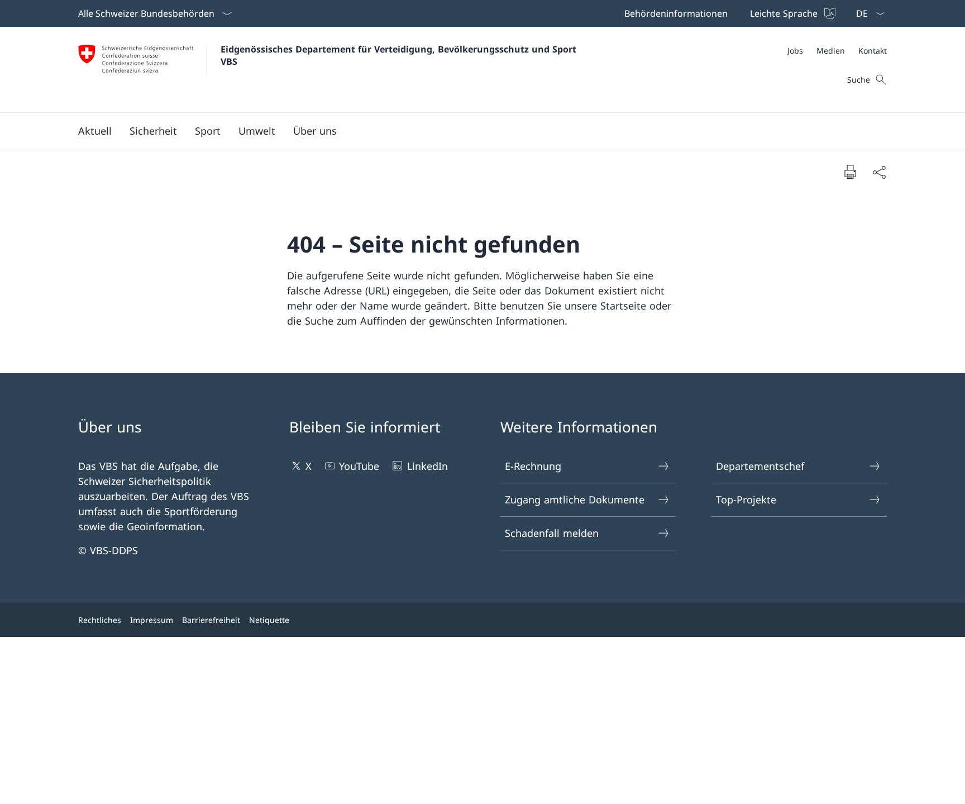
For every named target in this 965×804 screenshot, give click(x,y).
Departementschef (760, 466)
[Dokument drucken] (849, 171)
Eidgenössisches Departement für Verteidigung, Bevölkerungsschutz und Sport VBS (400, 55)
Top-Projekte (746, 499)
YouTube (359, 466)
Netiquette (269, 620)
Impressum (151, 620)
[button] (95, 131)
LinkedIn (427, 466)
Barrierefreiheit (211, 620)
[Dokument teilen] (879, 171)
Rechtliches (99, 620)
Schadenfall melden (552, 533)
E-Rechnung (533, 466)
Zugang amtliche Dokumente (574, 499)
